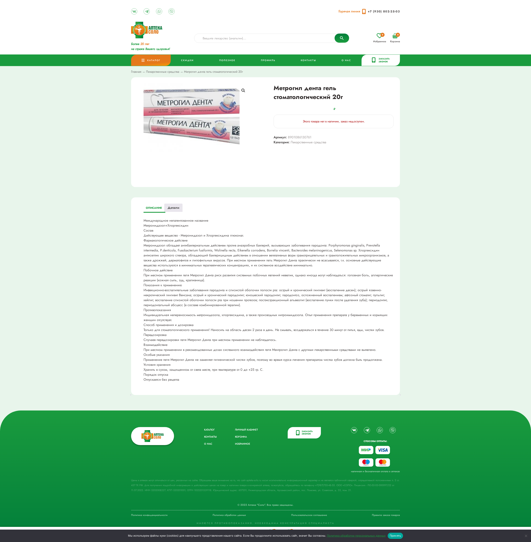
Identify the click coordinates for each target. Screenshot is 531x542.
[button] (243, 90)
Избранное (379, 38)
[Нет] (526, 536)
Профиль (268, 60)
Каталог (153, 60)
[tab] (153, 208)
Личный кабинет (246, 430)
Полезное (227, 60)
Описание (154, 208)
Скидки (187, 60)
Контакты (308, 60)
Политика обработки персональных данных (356, 535)
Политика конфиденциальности (149, 515)
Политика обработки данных (229, 515)
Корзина (395, 38)
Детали (173, 207)
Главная (136, 71)
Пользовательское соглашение (309, 515)
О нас (346, 60)
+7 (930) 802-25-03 (384, 11)
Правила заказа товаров (386, 515)
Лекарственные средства (162, 71)
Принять (395, 535)
